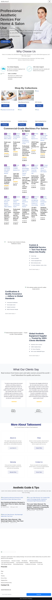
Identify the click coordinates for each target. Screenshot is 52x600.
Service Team (39, 472)
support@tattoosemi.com (6, 589)
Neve (21, 598)
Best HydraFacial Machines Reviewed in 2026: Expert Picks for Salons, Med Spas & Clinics (13, 504)
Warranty (3, 575)
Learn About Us (13, 448)
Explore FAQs (39, 448)
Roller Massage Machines (6, 564)
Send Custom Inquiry (34, 269)
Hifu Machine (24, 560)
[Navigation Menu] (49, 1)
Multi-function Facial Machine (36, 562)
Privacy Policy (4, 578)
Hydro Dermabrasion (5, 560)
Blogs (2, 571)
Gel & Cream (40, 564)
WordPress (30, 598)
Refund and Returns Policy (6, 582)
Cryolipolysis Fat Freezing (30, 564)
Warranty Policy (13, 472)
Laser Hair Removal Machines (22, 562)
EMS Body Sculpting (33, 560)
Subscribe (38, 594)
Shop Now (5, 105)
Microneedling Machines (18, 564)
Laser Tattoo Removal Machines (7, 562)
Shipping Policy (4, 580)
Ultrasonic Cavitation (15, 560)
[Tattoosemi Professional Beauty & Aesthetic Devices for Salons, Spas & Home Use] (5, 1)
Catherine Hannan (5, 507)
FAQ (2, 573)
